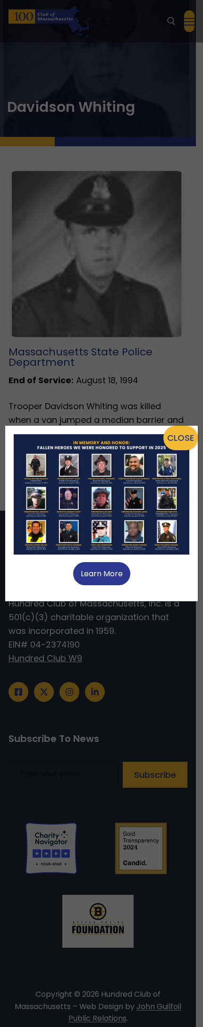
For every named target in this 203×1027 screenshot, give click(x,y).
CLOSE (180, 438)
